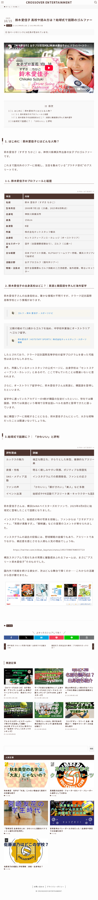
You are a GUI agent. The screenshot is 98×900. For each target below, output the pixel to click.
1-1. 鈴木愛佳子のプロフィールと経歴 (32, 114)
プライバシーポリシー (55, 886)
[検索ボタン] (95, 2)
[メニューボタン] (2, 2)
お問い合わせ (39, 886)
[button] (11, 638)
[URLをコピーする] (86, 638)
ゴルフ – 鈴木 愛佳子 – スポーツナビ (35, 313)
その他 (9, 25)
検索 (91, 748)
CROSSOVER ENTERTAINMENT (49, 2)
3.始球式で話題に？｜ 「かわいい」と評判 (32, 121)
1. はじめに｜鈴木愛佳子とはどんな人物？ (32, 110)
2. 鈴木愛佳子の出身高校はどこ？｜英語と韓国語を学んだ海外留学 (44, 117)
